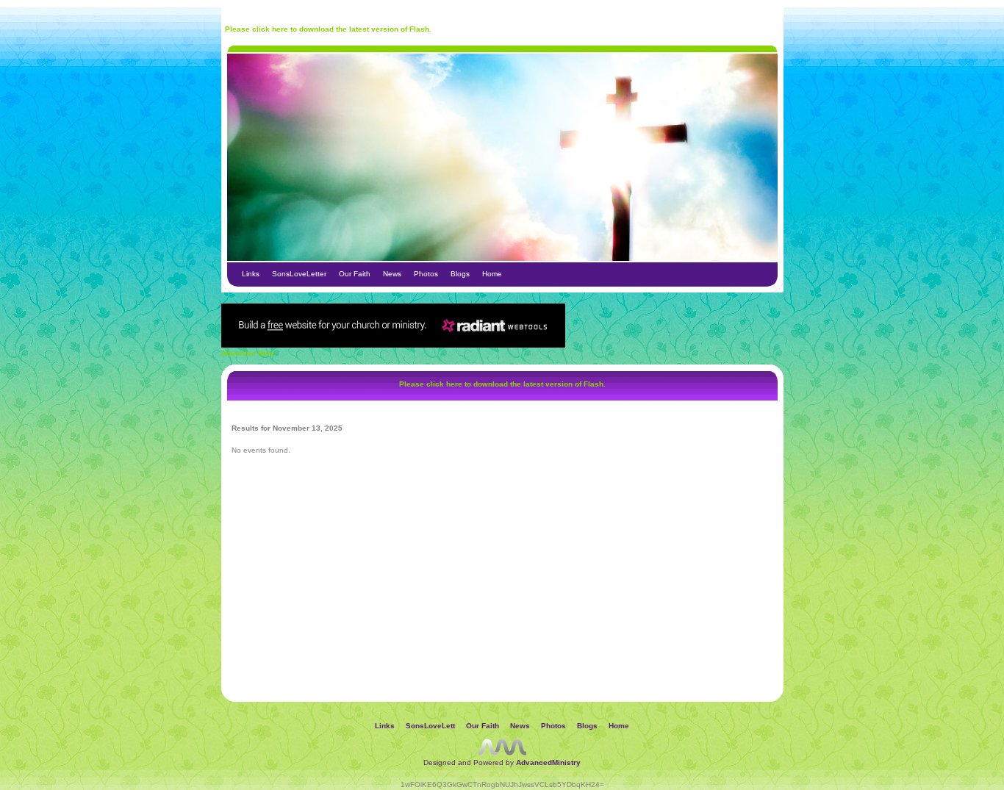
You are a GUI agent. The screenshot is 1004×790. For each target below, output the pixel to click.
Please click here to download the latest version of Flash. (328, 29)
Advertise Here (248, 353)
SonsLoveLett (430, 726)
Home (492, 274)
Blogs (460, 274)
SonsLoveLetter (299, 274)
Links (250, 274)
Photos (426, 274)
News (392, 274)
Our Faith (354, 274)
